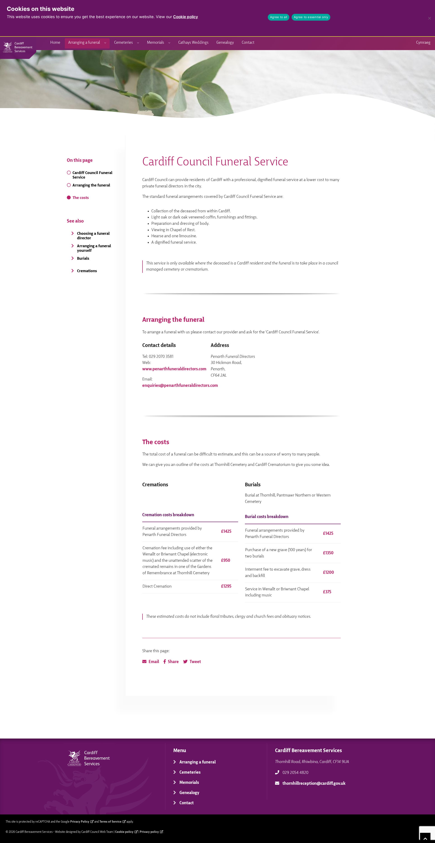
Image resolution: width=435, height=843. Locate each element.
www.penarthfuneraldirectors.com (174, 369)
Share (173, 662)
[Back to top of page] (425, 838)
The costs (80, 198)
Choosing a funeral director (93, 236)
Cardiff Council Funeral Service (92, 175)
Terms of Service (110, 821)
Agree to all (278, 17)
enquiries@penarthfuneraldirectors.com (180, 386)
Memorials (155, 43)
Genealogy (225, 43)
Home (55, 43)
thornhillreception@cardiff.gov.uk (314, 784)
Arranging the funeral (91, 185)
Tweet (195, 662)
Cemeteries (123, 43)
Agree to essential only (311, 17)
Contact (248, 43)
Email (154, 662)
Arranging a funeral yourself (94, 248)
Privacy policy (149, 831)
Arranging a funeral (84, 43)
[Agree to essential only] (429, 18)
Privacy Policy (79, 821)
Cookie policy (185, 17)
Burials (83, 259)
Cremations (87, 271)
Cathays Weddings (193, 43)
